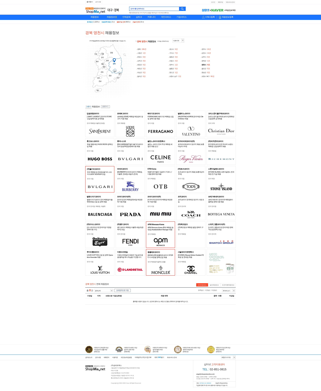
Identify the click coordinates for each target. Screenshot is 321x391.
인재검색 (126, 17)
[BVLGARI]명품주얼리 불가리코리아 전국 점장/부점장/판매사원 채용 (130, 145)
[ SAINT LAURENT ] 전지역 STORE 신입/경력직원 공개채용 (99, 118)
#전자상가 (154, 13)
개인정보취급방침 (126, 357)
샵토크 (139, 17)
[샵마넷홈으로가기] (95, 365)
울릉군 (173, 69)
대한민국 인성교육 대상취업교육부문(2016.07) (223, 350)
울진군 (206, 69)
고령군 (141, 53)
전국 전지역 (182, 206)
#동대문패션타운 (134, 13)
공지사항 (98, 2)
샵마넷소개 (88, 357)
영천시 (206, 65)
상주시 (206, 57)
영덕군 (206, 61)
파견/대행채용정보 (228, 285)
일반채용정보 (214, 285)
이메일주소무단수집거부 (143, 357)
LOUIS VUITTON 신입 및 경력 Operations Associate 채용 (100, 256)
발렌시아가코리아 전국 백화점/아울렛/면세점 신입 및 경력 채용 (99, 201)
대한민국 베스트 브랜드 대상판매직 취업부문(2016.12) (191, 350)
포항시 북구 (208, 76)
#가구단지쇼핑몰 (145, 13)
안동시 (173, 61)
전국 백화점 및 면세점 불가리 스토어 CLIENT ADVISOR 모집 (99, 173)
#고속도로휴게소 (163, 13)
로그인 (213, 2)
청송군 (206, 72)
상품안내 (104, 106)
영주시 (173, 65)
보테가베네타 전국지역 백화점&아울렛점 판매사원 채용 (220, 201)
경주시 (206, 49)
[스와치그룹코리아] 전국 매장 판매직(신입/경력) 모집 (220, 228)
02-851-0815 (214, 369)
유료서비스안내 (230, 2)
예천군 (141, 69)
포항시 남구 (175, 76)
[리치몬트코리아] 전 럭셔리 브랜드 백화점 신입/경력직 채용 (220, 145)
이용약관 (115, 357)
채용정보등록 (227, 17)
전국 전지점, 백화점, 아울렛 (96, 206)
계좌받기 (159, 357)
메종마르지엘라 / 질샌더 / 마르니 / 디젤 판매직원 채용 (160, 173)
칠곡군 (141, 76)
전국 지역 (211, 123)
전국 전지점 (212, 206)
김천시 (206, 53)
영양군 (141, 65)
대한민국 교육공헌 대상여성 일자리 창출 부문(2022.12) (101, 350)
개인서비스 (166, 17)
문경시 (141, 57)
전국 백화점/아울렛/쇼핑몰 (156, 262)
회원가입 (220, 2)
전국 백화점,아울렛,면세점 (96, 123)
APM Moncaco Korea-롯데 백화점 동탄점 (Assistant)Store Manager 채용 (160, 228)
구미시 (173, 53)
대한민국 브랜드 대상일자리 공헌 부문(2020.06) (130, 350)
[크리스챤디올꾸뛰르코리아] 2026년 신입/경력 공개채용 (221, 118)
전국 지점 (151, 123)
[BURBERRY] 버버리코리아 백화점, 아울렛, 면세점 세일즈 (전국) (129, 173)
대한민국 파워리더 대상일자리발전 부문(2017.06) (160, 350)
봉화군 (173, 57)
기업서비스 (182, 17)
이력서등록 (210, 17)
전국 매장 (211, 179)
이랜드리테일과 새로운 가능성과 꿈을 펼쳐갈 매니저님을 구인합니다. (130, 256)
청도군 (173, 72)
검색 (182, 9)
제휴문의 (106, 357)
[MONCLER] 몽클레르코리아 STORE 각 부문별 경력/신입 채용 (160, 256)
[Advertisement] (160, 332)
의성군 (141, 72)
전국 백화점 (121, 123)
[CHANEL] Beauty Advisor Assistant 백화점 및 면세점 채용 (191, 256)
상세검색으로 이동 (122, 290)
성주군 (141, 61)
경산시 (173, 49)
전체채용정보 (202, 285)
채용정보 (95, 17)
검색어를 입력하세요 (137, 9)
